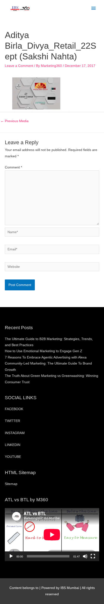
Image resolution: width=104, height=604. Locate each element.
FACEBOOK (14, 409)
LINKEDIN (12, 445)
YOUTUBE (13, 457)
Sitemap (11, 484)
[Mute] (85, 556)
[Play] (11, 556)
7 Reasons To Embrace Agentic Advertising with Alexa (46, 357)
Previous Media (14, 121)
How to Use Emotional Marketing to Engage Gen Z (43, 351)
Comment (13, 167)
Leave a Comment (19, 66)
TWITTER (12, 421)
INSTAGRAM (15, 433)
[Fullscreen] (92, 556)
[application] (52, 534)
